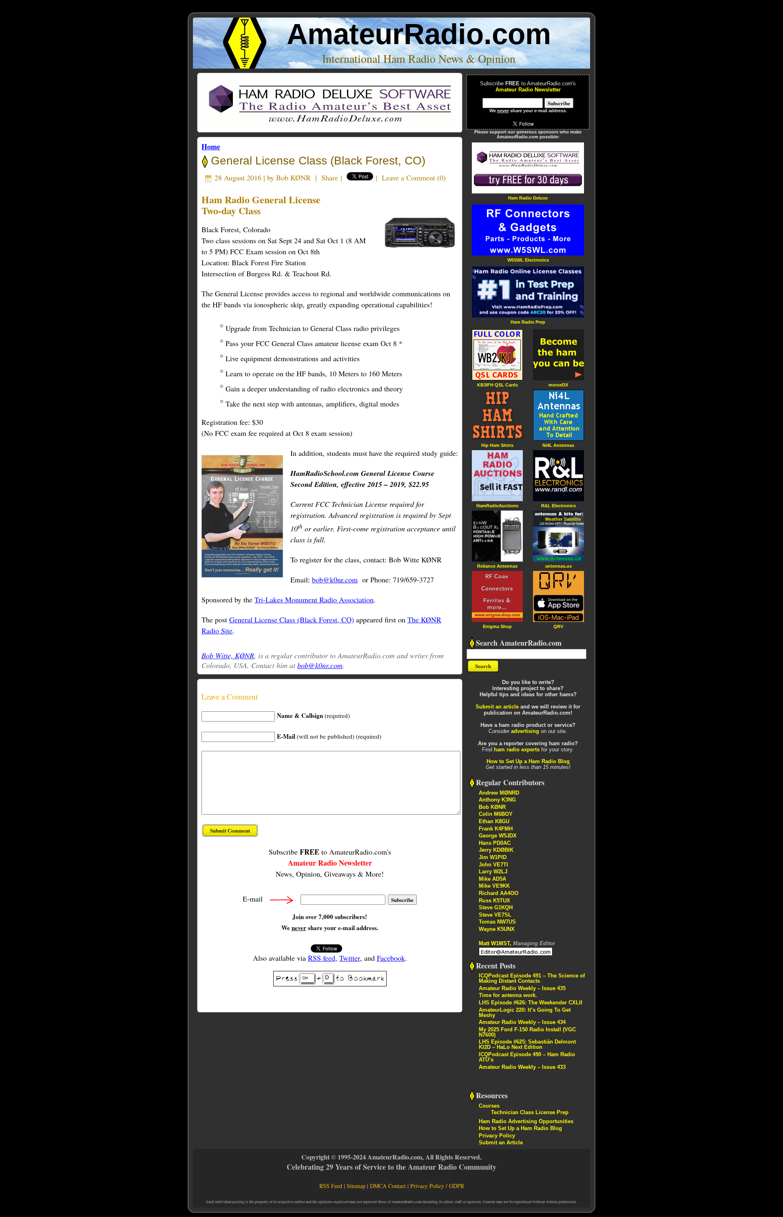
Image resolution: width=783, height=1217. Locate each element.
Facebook (391, 958)
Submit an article (497, 707)
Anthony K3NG (497, 800)
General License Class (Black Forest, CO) (316, 160)
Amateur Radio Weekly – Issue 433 (522, 1067)
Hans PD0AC (495, 843)
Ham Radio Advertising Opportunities (526, 1121)
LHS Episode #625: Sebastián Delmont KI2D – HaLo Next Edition (527, 1044)
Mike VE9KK (494, 886)
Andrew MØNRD (499, 793)
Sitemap (356, 1186)
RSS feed (321, 958)
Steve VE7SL (495, 915)
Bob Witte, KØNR (227, 655)
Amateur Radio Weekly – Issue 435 (522, 988)
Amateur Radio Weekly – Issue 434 (522, 1022)
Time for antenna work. (508, 995)
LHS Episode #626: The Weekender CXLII (530, 1002)
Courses (489, 1106)
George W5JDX (498, 836)
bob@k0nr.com (335, 579)
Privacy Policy (497, 1136)
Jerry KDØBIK (496, 850)
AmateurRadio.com (419, 34)
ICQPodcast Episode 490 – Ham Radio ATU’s (527, 1057)
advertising (525, 731)
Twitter (349, 958)
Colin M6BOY (496, 814)
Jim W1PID (493, 857)
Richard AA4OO (498, 893)
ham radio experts (517, 749)
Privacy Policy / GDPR (437, 1186)
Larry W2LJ (493, 871)
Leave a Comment (408, 177)
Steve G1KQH (496, 907)
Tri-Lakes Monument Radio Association (314, 599)
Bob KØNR (293, 177)
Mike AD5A (492, 879)
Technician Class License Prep (529, 1112)
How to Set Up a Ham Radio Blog (528, 761)
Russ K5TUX (494, 900)
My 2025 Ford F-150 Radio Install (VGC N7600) (527, 1032)
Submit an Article (501, 1142)
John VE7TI (493, 865)
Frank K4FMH (496, 829)
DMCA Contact (388, 1186)
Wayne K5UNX (497, 929)
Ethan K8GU (494, 821)
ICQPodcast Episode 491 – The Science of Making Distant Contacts (532, 978)
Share (329, 177)
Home (210, 146)
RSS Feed (330, 1186)
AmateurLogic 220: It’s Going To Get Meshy (525, 1012)
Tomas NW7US (497, 922)
